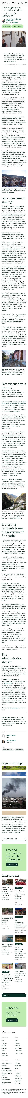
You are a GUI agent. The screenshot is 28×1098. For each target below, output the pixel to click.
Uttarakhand (15, 22)
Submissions (18, 1050)
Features (4, 1053)
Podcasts (4, 1043)
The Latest (5, 1055)
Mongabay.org (6, 1068)
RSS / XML (18, 1083)
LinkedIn (17, 1063)
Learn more (11, 864)
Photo (18, 517)
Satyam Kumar (10, 19)
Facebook (18, 1073)
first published (14, 708)
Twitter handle (8, 683)
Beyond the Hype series (10, 838)
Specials (4, 1048)
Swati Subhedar (11, 740)
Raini (6, 549)
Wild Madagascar (7, 1063)
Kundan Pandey (11, 735)
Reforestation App (7, 1071)
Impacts (17, 1045)
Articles (4, 1045)
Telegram (17, 1076)
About (16, 1040)
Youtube (17, 1068)
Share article (17, 26)
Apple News (18, 1081)
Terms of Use (19, 1053)
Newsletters (18, 1048)
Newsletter (11, 1020)
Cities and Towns (8, 749)
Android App (18, 1078)
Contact (17, 1043)
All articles (6, 995)
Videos (3, 1040)
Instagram (18, 1066)
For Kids (4, 1066)
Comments (6, 26)
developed (23, 267)
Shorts (4, 1050)
